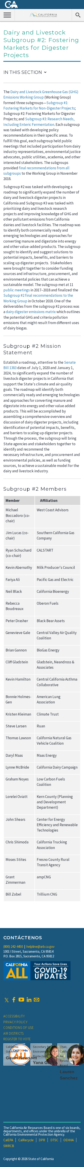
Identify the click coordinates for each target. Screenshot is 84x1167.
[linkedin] (29, 1000)
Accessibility (14, 1016)
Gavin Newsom (21, 1057)
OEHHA (68, 1140)
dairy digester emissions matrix (31, 311)
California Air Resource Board (43, 14)
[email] (36, 1000)
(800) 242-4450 (13, 946)
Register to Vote (17, 1039)
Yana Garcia (45, 1062)
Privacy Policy (15, 1022)
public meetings (16, 290)
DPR (42, 1140)
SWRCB (8, 1146)
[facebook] (14, 1000)
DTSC (54, 1140)
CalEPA (8, 1140)
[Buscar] (78, 15)
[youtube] (21, 1000)
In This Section (22, 72)
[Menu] (7, 15)
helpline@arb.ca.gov (40, 946)
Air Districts (13, 1033)
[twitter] (6, 1000)
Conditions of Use (18, 1027)
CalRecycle (26, 1140)
